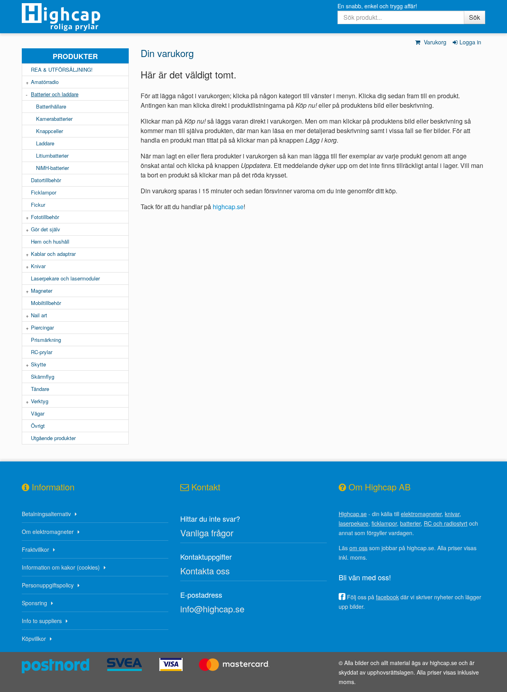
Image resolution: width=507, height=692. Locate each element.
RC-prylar (41, 352)
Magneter (41, 290)
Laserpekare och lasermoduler (65, 278)
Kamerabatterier (54, 118)
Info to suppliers (42, 621)
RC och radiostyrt (445, 523)
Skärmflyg (42, 376)
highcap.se (228, 206)
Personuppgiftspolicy (48, 585)
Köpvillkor (34, 638)
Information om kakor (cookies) (61, 567)
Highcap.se (353, 514)
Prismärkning (46, 339)
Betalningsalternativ (46, 514)
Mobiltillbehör (46, 303)
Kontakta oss (205, 570)
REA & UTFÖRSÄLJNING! (62, 69)
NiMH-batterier (52, 168)
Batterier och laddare (54, 94)
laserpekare (353, 523)
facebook (387, 597)
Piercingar (42, 327)
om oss (358, 548)
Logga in (470, 42)
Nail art (39, 315)
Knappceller (49, 131)
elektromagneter (421, 514)
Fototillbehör (45, 217)
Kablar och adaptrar (53, 253)
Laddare (45, 143)
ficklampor (384, 523)
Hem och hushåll (50, 241)
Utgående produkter (53, 438)
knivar (452, 514)
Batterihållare (51, 106)
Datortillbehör (46, 180)
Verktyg (39, 401)
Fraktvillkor (35, 549)
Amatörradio (45, 82)
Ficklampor (43, 192)
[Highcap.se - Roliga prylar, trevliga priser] (75, 17)
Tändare (40, 389)
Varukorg (434, 42)
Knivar (38, 266)
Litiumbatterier (52, 155)
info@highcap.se (212, 608)
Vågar (37, 413)
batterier (410, 523)
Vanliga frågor (206, 532)
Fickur (38, 204)
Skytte (38, 364)
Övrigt (38, 425)
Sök (474, 17)
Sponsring (34, 603)
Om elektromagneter (48, 532)
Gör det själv (45, 229)
